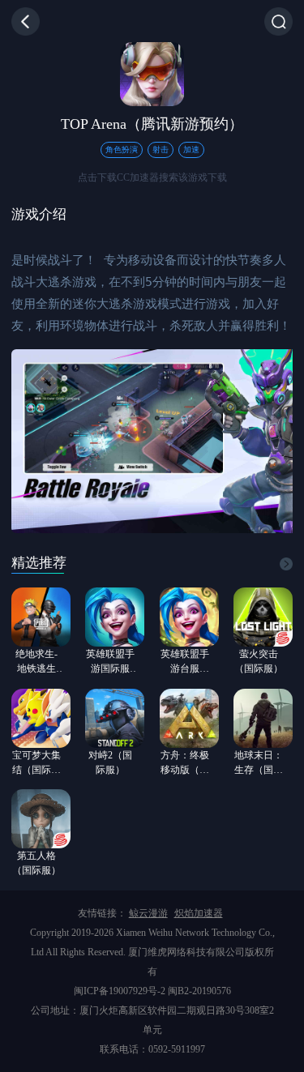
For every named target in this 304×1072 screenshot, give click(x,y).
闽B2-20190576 (199, 991)
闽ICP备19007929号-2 (119, 991)
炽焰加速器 (198, 913)
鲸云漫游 (148, 913)
